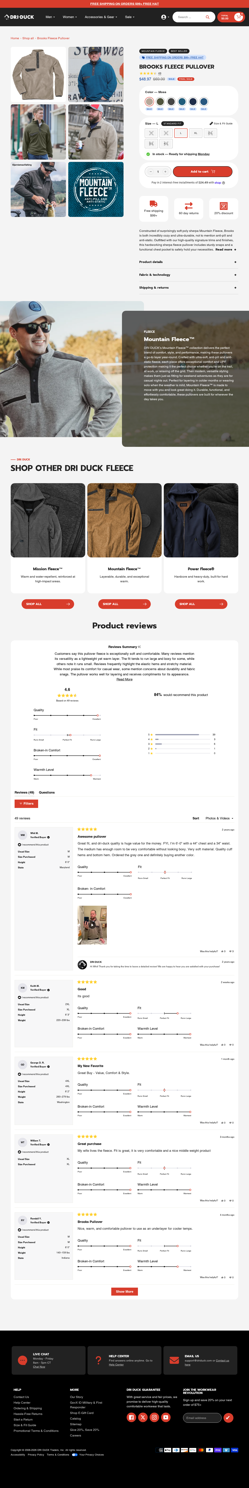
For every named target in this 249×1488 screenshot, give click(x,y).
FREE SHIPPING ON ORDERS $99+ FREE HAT (175, 57)
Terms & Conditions (58, 1454)
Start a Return (23, 1419)
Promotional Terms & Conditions (36, 1431)
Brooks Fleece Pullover (53, 38)
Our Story (76, 1397)
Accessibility (18, 1454)
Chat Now (39, 1366)
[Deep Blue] (193, 101)
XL (195, 133)
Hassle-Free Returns (28, 1414)
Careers (75, 1435)
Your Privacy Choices (91, 1454)
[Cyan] (182, 101)
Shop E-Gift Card (82, 1413)
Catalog (75, 1418)
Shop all (28, 38)
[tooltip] (139, 646)
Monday (204, 154)
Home (15, 38)
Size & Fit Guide (25, 1425)
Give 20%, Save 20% (84, 1430)
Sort (196, 818)
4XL (166, 143)
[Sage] (160, 101)
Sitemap (76, 1424)
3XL (151, 143)
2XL (210, 133)
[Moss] (149, 101)
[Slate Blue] (204, 101)
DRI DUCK (43, 1450)
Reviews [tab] (24, 793)
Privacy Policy (36, 1454)
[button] (124, 679)
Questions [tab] (47, 793)
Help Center (116, 1364)
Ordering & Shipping (28, 1408)
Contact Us (21, 1397)
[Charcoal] (171, 101)
